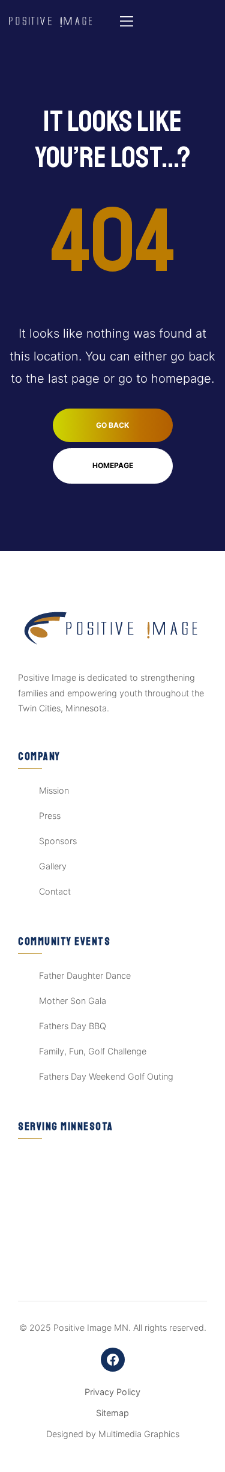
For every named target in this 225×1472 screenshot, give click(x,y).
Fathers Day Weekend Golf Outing (106, 1076)
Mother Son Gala (72, 1001)
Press (50, 816)
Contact (55, 891)
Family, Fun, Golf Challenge (92, 1051)
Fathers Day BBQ (72, 1026)
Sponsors (58, 841)
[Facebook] (113, 1360)
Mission (54, 790)
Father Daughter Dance (85, 975)
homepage (112, 465)
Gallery (53, 866)
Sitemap (112, 1413)
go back (112, 425)
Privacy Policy (112, 1392)
